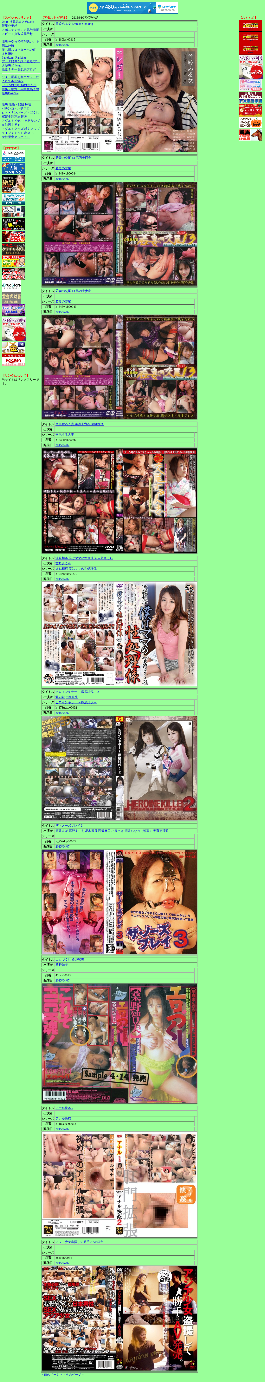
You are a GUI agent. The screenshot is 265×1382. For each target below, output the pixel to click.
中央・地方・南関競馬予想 (20, 89)
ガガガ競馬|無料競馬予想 (19, 85)
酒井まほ (61, 830)
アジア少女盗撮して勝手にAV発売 (79, 1242)
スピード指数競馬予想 (17, 34)
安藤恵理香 (161, 830)
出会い (29, 133)
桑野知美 (61, 964)
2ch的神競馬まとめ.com (18, 21)
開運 (24, 116)
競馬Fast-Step (10, 93)
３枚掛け (8, 53)
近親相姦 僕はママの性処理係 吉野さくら (84, 558)
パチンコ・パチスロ (16, 108)
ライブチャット (12, 133)
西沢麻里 (104, 830)
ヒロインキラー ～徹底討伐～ (76, 702)
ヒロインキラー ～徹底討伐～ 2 (77, 691)
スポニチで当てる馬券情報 (20, 29)
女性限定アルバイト (16, 137)
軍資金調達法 (11, 116)
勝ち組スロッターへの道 (19, 49)
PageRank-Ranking (14, 57)
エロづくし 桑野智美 (69, 959)
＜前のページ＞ (52, 1374)
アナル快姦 (63, 1118)
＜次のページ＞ (73, 1374)
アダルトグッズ (12, 128)
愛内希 (60, 697)
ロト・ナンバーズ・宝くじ (20, 112)
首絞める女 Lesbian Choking (74, 23)
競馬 (5, 104)
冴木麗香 (91, 830)
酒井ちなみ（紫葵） (138, 830)
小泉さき (117, 830)
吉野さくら (63, 563)
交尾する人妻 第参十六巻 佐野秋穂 (79, 424)
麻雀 (28, 104)
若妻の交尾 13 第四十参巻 (73, 291)
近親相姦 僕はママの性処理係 (76, 568)
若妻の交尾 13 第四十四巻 (73, 157)
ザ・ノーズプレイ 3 (69, 825)
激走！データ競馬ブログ (19, 69)
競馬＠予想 (9, 25)
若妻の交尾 (63, 168)
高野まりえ (76, 830)
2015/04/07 (62, 44)
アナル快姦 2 (64, 1108)
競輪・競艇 (16, 104)
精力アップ (32, 128)
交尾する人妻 (64, 434)
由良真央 (72, 697)
